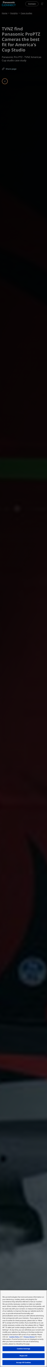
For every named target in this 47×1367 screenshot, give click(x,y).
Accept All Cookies (23, 1362)
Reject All (23, 1356)
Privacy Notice (29, 1337)
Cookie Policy (14, 1337)
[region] (23, 1328)
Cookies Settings (23, 1349)
